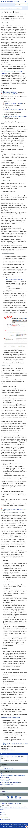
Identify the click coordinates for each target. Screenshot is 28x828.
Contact (2, 812)
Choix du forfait (5, 777)
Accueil (2, 8)
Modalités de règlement (7, 779)
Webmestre (5, 791)
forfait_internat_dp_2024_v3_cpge (13, 103)
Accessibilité (3, 814)
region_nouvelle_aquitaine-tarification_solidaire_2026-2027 (9, 91)
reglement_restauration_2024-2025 (11, 756)
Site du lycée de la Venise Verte (11, 1)
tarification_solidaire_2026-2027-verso (11, 93)
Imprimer (4, 766)
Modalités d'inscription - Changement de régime (13, 775)
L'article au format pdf (7, 768)
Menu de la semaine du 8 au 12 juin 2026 (12, 803)
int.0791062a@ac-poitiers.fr (8, 750)
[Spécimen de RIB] (15, 348)
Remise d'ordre (5, 780)
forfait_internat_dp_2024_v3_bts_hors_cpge (16, 116)
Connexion (2, 822)
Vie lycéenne (7, 8)
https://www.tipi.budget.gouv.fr (13, 279)
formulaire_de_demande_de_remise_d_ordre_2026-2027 (14, 510)
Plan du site (3, 809)
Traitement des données (5, 819)
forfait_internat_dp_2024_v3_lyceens (14, 109)
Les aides (3, 786)
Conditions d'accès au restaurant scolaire (11, 782)
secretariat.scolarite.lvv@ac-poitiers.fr (10, 717)
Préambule (4, 774)
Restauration (13, 8)
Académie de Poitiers (5, 824)
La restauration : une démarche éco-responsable (14, 807)
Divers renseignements (7, 784)
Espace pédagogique (19, 826)
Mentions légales (4, 817)
